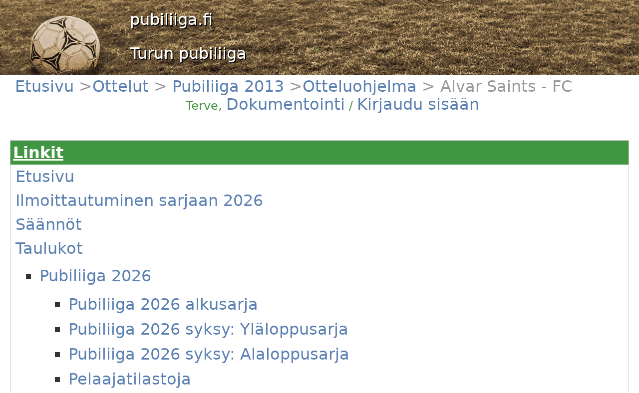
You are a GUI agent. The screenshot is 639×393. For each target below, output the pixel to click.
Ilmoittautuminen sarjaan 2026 (139, 200)
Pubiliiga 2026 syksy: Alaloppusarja (208, 354)
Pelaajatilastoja (129, 379)
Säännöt (48, 224)
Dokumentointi (285, 104)
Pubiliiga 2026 (95, 275)
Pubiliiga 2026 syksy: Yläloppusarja (208, 329)
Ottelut (123, 86)
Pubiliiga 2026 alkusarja (163, 304)
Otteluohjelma (360, 86)
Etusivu (47, 86)
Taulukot (49, 248)
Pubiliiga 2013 (225, 86)
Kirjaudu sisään (418, 104)
